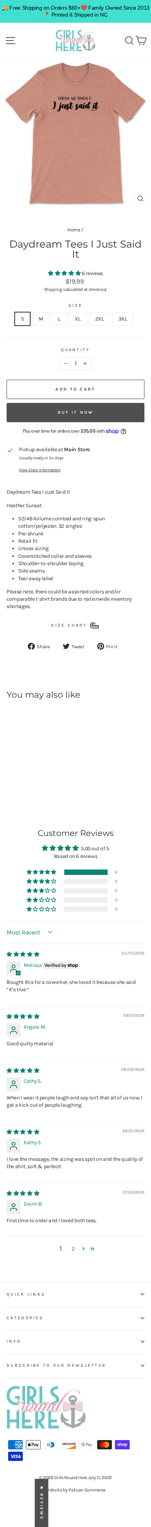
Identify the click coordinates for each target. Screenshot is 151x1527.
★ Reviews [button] (41, 1503)
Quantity (75, 349)
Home (74, 230)
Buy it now (76, 412)
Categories (25, 1317)
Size (75, 305)
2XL (99, 319)
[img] (23, 954)
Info (14, 1341)
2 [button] (73, 1248)
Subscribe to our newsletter (56, 1365)
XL (77, 319)
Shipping (53, 289)
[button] (65, 273)
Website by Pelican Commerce (75, 1490)
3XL (122, 319)
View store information (39, 469)
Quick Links (26, 1294)
